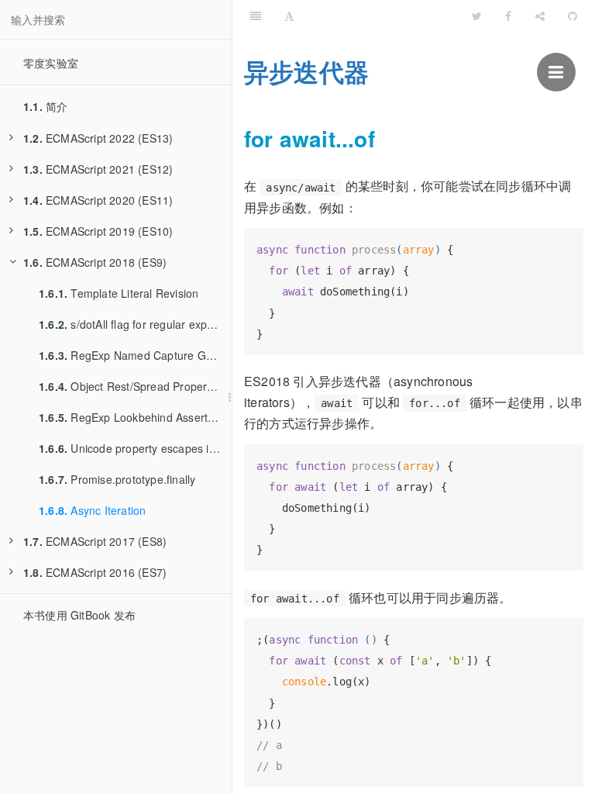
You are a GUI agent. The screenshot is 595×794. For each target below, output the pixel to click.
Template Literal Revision (118, 293)
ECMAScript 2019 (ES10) (98, 231)
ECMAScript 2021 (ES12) (98, 169)
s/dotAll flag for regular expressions (135, 324)
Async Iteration (92, 510)
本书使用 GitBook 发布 (79, 615)
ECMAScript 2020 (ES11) (98, 200)
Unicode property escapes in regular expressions (135, 448)
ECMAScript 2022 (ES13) (98, 138)
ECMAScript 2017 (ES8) (95, 541)
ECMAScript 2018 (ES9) (95, 262)
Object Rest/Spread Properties (132, 386)
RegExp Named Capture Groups (135, 355)
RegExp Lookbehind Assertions (134, 417)
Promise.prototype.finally (117, 479)
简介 (45, 106)
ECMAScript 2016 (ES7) (95, 572)
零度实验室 (50, 63)
